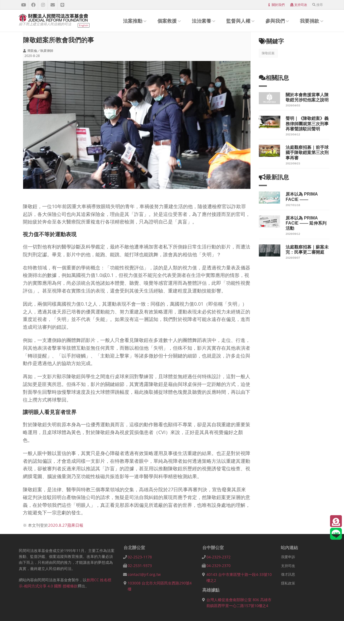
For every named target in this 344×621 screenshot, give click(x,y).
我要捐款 (309, 20)
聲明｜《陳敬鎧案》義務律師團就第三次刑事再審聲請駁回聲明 (307, 123)
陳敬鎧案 (268, 53)
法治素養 (201, 20)
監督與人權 (238, 20)
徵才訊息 (288, 574)
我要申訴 (288, 556)
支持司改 (300, 4)
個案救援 (167, 20)
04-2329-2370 (218, 565)
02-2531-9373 (140, 565)
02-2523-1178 (140, 556)
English (83, 25)
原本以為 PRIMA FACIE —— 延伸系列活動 (306, 223)
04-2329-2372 (218, 556)
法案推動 (132, 20)
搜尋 (319, 4)
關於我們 (278, 4)
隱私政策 (288, 583)
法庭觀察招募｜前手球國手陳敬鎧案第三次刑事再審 (307, 152)
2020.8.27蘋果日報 (65, 525)
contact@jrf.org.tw (144, 574)
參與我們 (275, 20)
